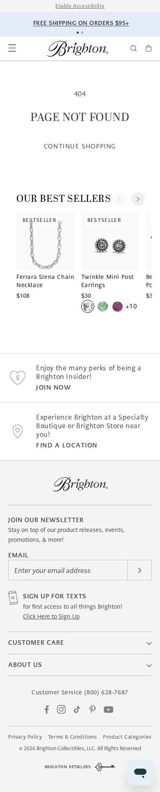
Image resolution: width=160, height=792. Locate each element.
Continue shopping (80, 146)
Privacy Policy (25, 737)
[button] (12, 48)
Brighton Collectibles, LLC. (66, 748)
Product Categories (127, 737)
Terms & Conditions (72, 737)
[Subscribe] (139, 570)
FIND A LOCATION (67, 445)
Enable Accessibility (80, 6)
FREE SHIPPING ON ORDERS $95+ (81, 23)
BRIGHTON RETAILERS (68, 766)
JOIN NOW (53, 387)
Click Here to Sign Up (51, 616)
